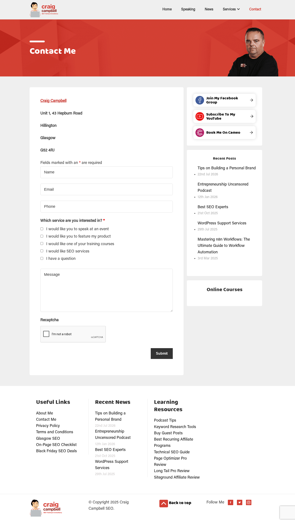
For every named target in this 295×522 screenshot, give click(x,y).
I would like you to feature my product (78, 237)
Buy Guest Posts (168, 433)
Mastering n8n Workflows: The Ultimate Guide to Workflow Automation (224, 246)
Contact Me (46, 420)
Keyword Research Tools (175, 427)
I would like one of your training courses (80, 244)
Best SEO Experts (213, 207)
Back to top (179, 503)
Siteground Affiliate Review (177, 478)
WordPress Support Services (222, 223)
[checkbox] (41, 228)
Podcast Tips (165, 421)
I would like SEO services (67, 252)
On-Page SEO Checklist (56, 445)
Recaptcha (49, 320)
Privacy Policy (48, 426)
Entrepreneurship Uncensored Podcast (223, 188)
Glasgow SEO (48, 439)
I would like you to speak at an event (77, 229)
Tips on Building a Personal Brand (227, 168)
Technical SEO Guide (172, 452)
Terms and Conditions (54, 432)
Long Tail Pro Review (172, 471)
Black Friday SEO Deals (56, 451)
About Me (44, 414)
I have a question (61, 259)
